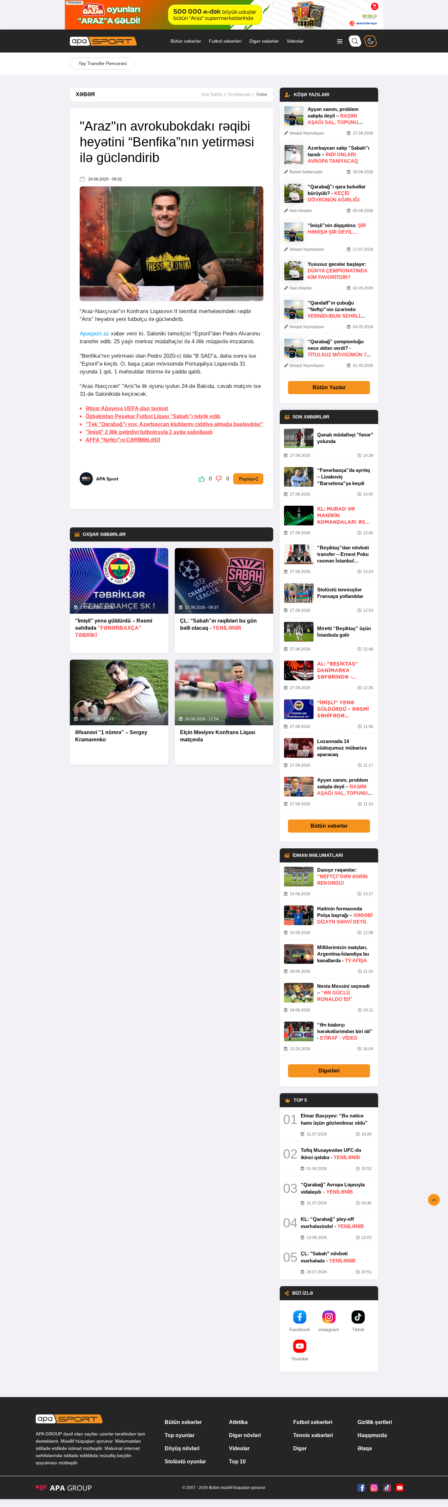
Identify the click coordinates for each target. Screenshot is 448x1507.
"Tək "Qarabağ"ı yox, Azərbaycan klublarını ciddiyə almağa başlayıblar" (174, 424)
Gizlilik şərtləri (374, 1422)
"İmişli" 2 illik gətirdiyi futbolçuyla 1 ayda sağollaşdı (149, 432)
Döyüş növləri (182, 1448)
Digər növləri (245, 1435)
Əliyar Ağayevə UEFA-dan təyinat (127, 408)
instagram (328, 1329)
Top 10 (237, 1461)
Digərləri (328, 1070)
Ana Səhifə (211, 94)
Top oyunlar (179, 1435)
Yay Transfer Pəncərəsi (102, 63)
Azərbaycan (239, 94)
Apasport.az (94, 333)
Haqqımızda (372, 1435)
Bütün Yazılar (329, 387)
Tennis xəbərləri (313, 1435)
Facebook (299, 1329)
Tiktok (358, 1329)
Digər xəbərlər (264, 41)
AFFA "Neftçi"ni (123, 440)
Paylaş (246, 478)
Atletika (238, 1422)
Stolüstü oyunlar (185, 1461)
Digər (300, 1448)
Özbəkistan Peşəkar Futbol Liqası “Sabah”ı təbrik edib (153, 416)
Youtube (299, 1358)
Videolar (295, 41)
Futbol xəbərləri (225, 41)
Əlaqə (364, 1448)
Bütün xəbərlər (186, 41)
